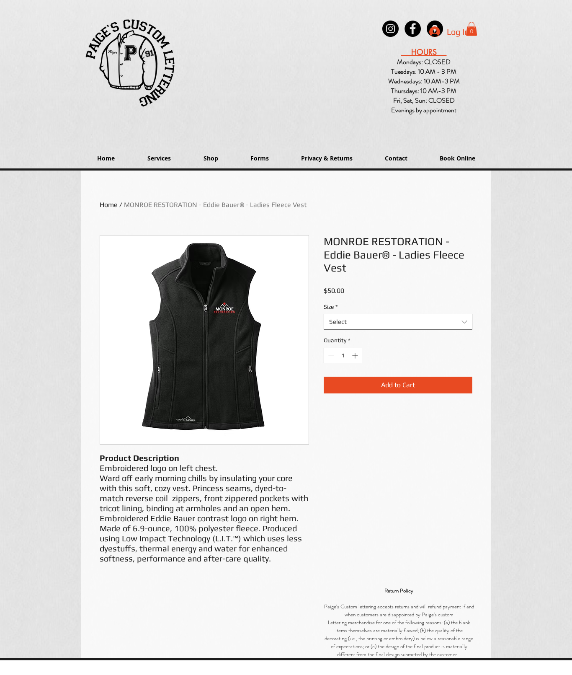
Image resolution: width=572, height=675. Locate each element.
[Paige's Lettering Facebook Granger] (413, 29)
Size (331, 306)
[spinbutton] (342, 355)
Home (109, 205)
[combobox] (398, 322)
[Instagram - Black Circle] (390, 29)
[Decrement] (330, 355)
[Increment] (355, 355)
